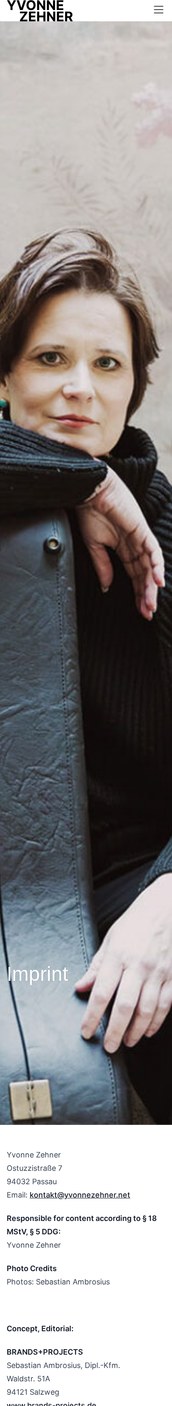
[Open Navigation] (158, 9)
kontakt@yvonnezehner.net (80, 1194)
